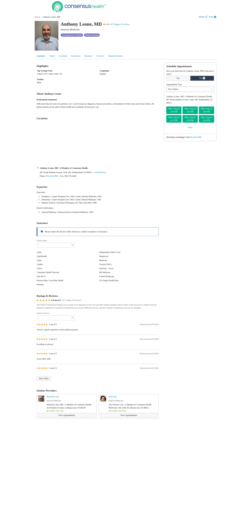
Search (37, 17)
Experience (75, 56)
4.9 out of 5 (56, 300)
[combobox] (190, 89)
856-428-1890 (195, 137)
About (52, 56)
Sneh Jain (113, 397)
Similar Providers (115, 56)
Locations (63, 56)
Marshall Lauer (53, 397)
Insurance (89, 56)
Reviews (100, 56)
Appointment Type (174, 84)
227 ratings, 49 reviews (120, 24)
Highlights (41, 56)
